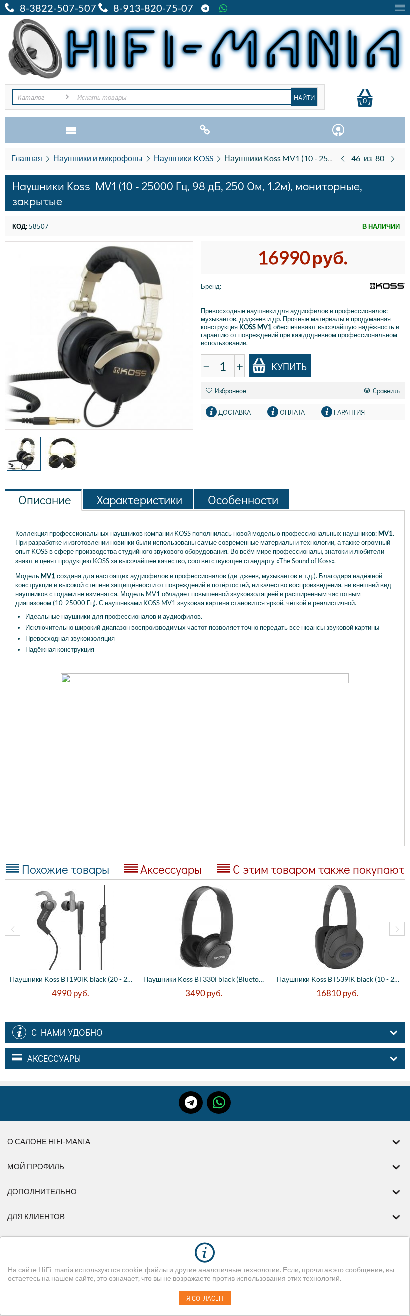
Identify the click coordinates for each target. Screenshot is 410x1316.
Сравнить (386, 390)
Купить (289, 366)
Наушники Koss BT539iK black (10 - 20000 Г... (338, 979)
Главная (27, 158)
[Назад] (343, 158)
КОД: (20, 226)
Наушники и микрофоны (98, 158)
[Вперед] (393, 158)
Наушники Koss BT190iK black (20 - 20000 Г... (72, 979)
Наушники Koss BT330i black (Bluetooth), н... (205, 979)
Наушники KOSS (184, 158)
